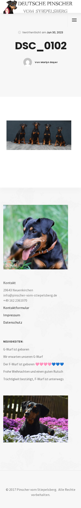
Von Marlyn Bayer (46, 62)
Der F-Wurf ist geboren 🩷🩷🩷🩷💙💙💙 (33, 364)
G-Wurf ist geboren (16, 349)
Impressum (11, 315)
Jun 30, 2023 (55, 32)
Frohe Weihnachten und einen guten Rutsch (33, 371)
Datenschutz (12, 322)
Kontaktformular (16, 308)
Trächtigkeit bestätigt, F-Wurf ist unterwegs (33, 379)
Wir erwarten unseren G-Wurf (23, 357)
